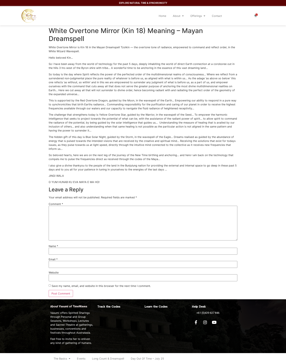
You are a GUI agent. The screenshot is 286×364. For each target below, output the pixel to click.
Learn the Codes (156, 306)
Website (54, 272)
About (176, 16)
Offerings (196, 16)
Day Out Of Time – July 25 (147, 358)
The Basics (60, 358)
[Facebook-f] (196, 322)
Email (53, 259)
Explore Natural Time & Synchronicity (143, 3)
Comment (56, 204)
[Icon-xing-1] (223, 322)
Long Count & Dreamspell (108, 358)
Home (162, 16)
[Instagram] (205, 322)
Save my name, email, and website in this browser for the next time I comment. (101, 286)
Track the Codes (108, 306)
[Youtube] (214, 322)
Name (53, 246)
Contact (217, 16)
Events (81, 358)
